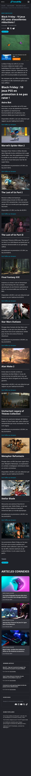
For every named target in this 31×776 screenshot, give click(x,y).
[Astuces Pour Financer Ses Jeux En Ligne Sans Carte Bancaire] (15, 615)
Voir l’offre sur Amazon (9, 124)
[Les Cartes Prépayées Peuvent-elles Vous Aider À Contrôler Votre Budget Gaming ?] (15, 588)
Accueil (3, 5)
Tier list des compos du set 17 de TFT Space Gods (15, 719)
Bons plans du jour (21, 5)
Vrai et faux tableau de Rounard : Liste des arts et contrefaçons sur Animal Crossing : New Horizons (15, 716)
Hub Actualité (10, 5)
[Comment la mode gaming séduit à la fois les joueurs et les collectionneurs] (15, 687)
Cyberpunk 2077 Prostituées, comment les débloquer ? (13, 726)
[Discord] (16, 704)
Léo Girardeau (13, 671)
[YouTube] (21, 704)
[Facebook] (8, 28)
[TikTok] (27, 704)
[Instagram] (18, 704)
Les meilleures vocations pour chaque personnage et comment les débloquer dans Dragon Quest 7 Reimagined (14, 722)
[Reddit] (13, 28)
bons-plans (5, 31)
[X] (11, 28)
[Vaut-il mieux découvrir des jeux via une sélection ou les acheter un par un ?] (15, 678)
